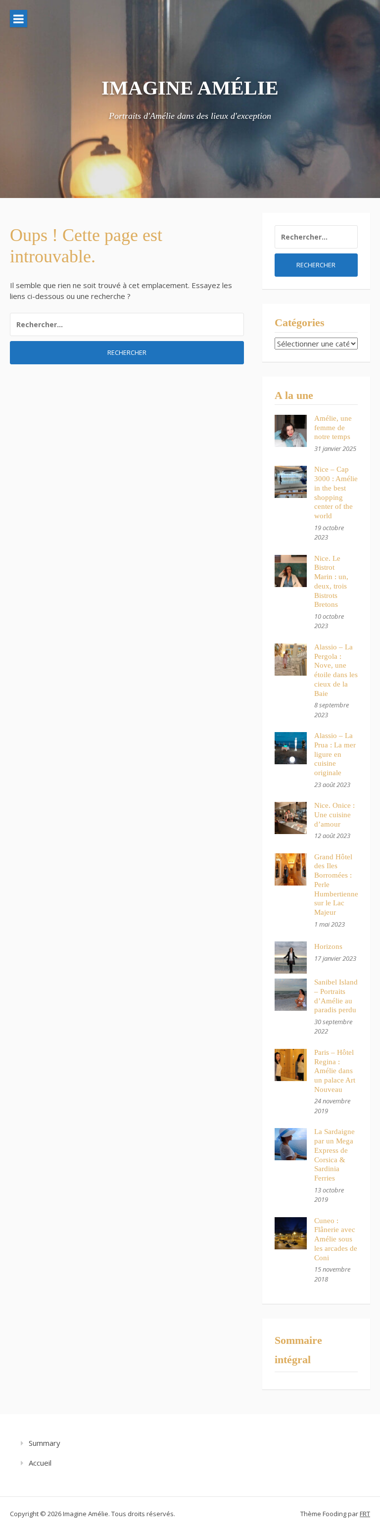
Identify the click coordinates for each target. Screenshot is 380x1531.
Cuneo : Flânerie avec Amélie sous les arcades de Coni (335, 1239)
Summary (44, 1443)
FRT (365, 1513)
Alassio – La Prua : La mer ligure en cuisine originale (335, 754)
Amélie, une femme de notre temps (333, 427)
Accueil (40, 1463)
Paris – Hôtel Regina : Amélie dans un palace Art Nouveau (334, 1070)
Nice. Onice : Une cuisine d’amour (334, 814)
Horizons (328, 946)
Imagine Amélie (190, 88)
